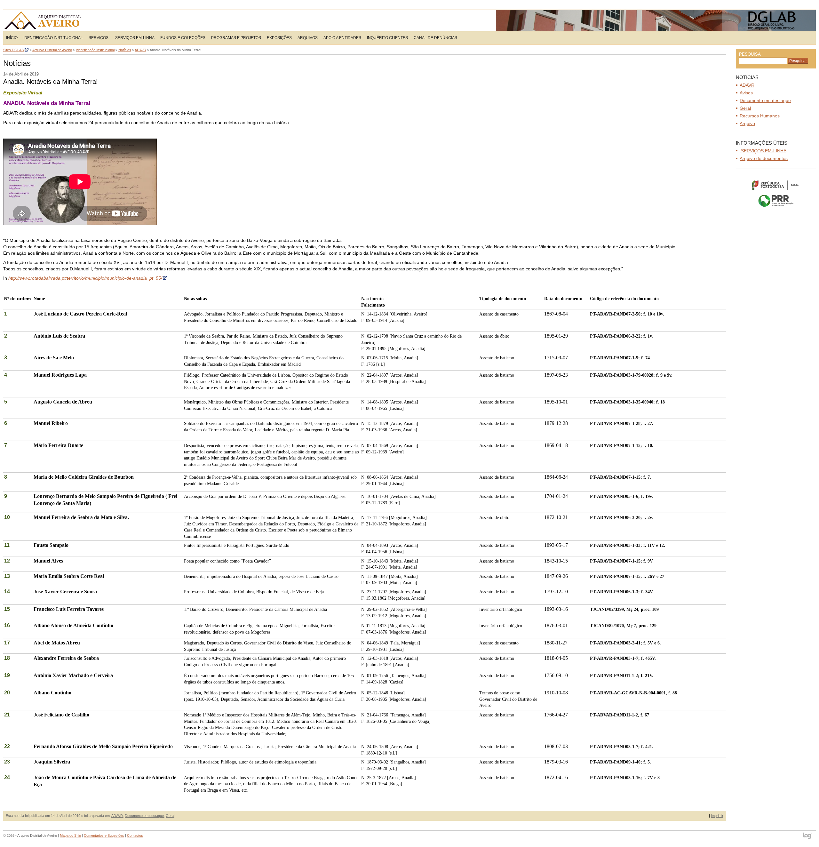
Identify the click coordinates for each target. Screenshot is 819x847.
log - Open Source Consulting (808, 836)
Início (12, 38)
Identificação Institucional (53, 38)
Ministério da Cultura (776, 185)
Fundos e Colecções (182, 38)
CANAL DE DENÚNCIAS (435, 38)
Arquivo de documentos (764, 158)
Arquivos (308, 38)
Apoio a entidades (342, 38)
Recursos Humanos (760, 115)
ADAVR (117, 816)
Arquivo (747, 123)
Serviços (98, 38)
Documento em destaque (144, 816)
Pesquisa (750, 54)
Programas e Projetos (236, 38)
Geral (170, 816)
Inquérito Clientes (387, 38)
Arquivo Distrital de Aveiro (44, 20)
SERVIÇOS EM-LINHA (134, 38)
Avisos (746, 92)
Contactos (135, 835)
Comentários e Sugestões (104, 835)
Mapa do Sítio (70, 835)
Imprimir (717, 816)
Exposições (279, 38)
